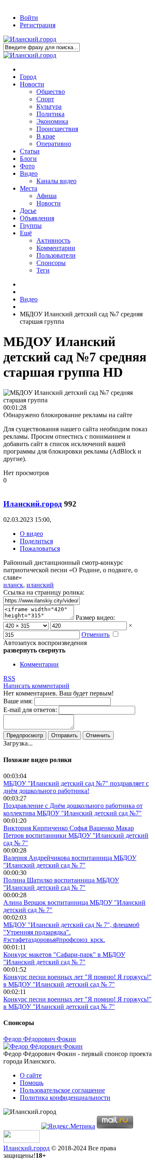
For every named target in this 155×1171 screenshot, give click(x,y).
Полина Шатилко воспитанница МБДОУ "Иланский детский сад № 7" (61, 884)
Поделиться (36, 541)
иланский (40, 584)
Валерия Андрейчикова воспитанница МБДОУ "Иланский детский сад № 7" (69, 861)
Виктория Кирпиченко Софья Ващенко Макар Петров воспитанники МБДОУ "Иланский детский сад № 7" (75, 835)
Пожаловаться (40, 548)
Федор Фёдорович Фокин (39, 1038)
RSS (9, 678)
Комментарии (39, 664)
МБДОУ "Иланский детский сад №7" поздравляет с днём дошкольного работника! (76, 787)
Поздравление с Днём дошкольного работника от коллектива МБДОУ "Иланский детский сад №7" (73, 809)
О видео (31, 533)
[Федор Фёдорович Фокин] (43, 1046)
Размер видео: (95, 617)
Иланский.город (32, 503)
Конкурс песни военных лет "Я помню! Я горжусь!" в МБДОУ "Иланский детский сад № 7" (77, 980)
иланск (13, 584)
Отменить (95, 634)
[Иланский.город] (29, 39)
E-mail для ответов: (30, 709)
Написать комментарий (36, 685)
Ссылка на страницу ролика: (43, 592)
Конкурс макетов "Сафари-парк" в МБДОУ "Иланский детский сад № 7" (64, 958)
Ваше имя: (18, 701)
